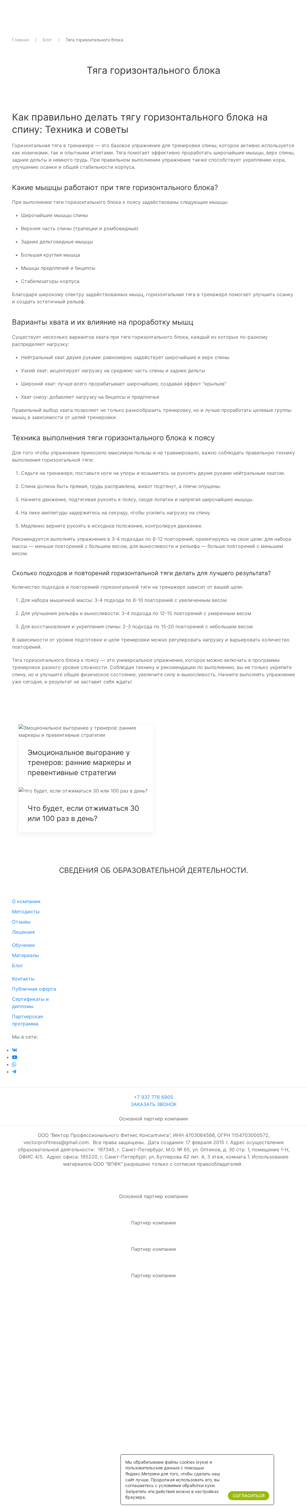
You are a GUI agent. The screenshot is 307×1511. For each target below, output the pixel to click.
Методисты (26, 912)
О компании (26, 901)
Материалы (25, 955)
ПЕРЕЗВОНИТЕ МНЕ (153, 1425)
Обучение (23, 945)
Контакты (23, 979)
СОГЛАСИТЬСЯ (248, 1495)
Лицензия (23, 932)
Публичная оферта (34, 989)
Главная (20, 39)
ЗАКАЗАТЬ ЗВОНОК (154, 1104)
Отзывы (21, 922)
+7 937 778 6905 (153, 1097)
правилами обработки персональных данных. (156, 1448)
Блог (47, 39)
